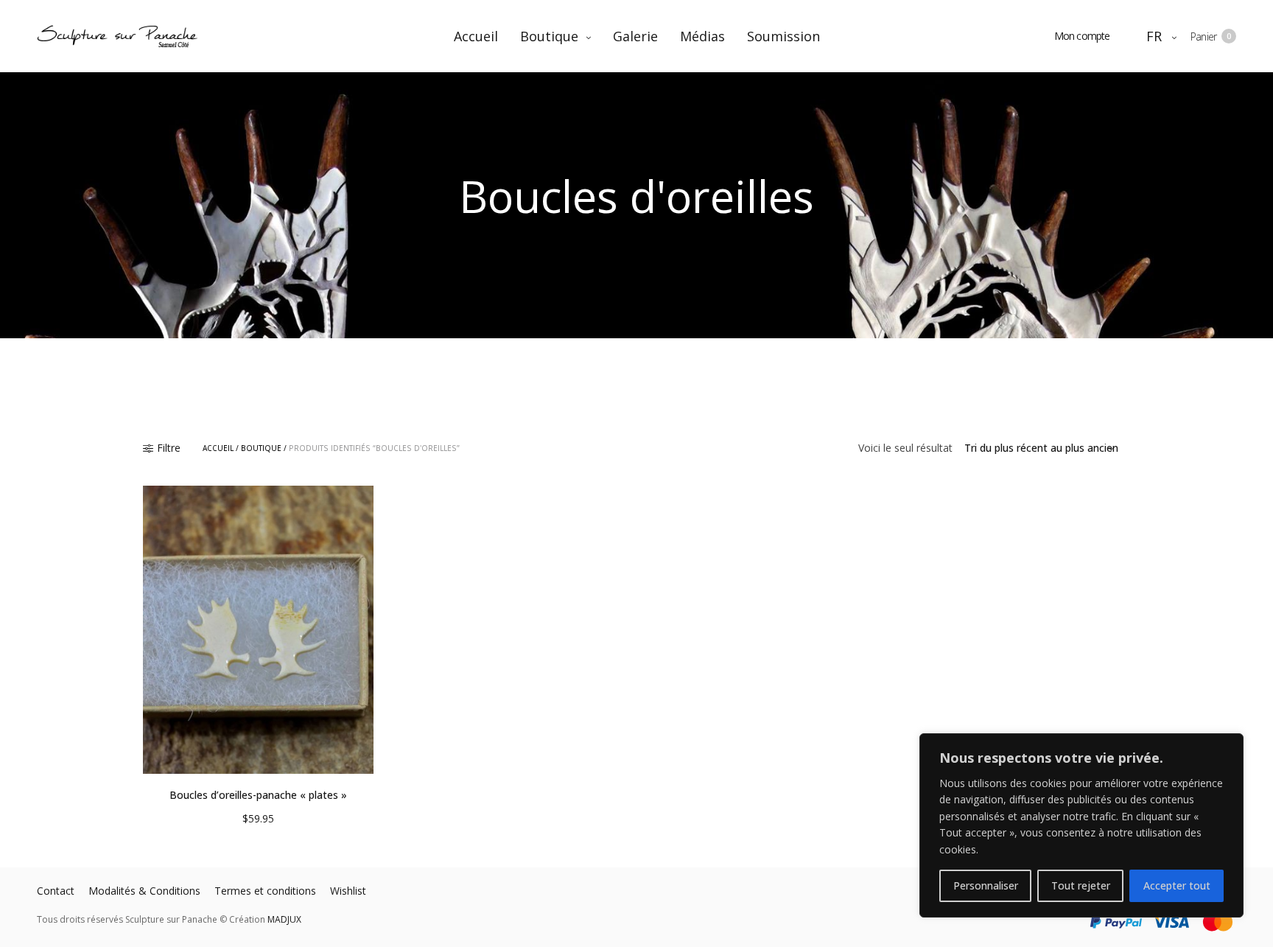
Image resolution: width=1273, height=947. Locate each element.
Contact (55, 891)
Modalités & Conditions (144, 891)
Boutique (549, 36)
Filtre (168, 448)
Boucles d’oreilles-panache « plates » (258, 795)
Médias (702, 36)
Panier (1210, 36)
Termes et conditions (265, 891)
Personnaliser (985, 885)
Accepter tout (1176, 885)
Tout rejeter (1080, 885)
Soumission (783, 36)
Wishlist (348, 891)
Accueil (476, 36)
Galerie (635, 36)
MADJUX (284, 919)
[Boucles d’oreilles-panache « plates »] (258, 630)
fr (1154, 36)
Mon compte (1082, 36)
